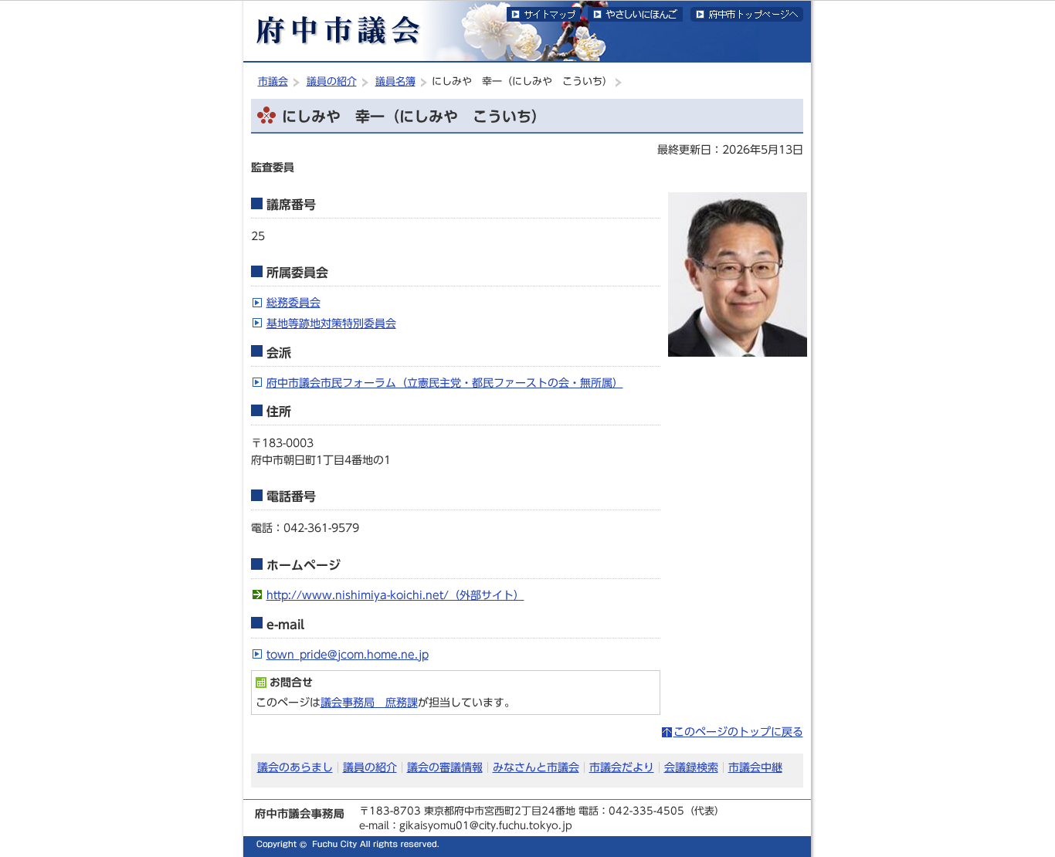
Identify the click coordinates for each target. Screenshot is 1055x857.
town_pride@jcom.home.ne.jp (347, 654)
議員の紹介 (332, 81)
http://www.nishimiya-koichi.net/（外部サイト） (395, 595)
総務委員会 (293, 302)
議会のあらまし (295, 767)
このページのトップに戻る (738, 731)
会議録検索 (691, 767)
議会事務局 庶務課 (369, 702)
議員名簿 (395, 81)
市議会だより (621, 767)
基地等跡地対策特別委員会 (331, 323)
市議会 (273, 81)
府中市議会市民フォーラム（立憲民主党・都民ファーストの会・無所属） (444, 382)
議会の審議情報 (445, 767)
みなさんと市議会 (536, 767)
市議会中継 (755, 767)
